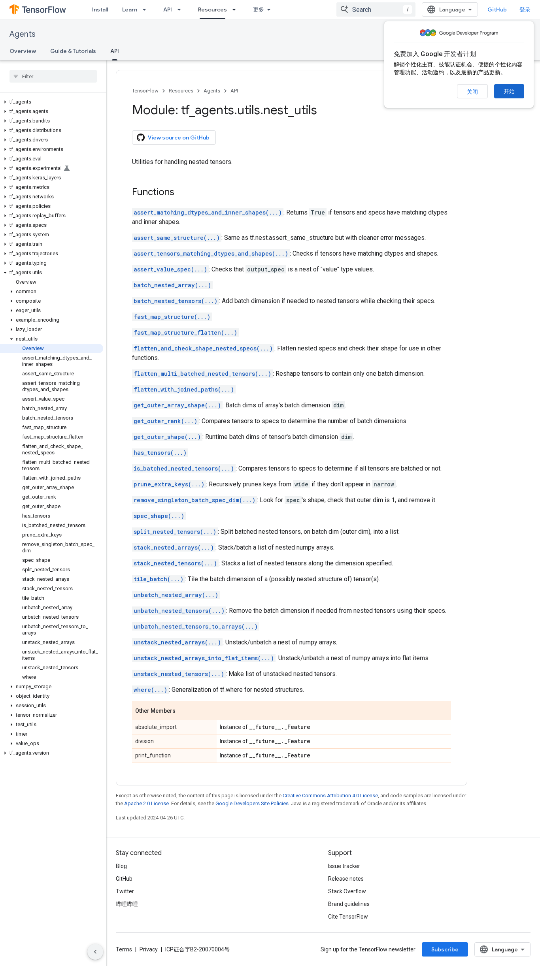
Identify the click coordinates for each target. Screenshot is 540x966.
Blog (121, 866)
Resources (212, 9)
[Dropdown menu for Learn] (146, 9)
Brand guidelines (349, 904)
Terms (124, 949)
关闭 (472, 91)
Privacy (149, 949)
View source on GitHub (179, 137)
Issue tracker (344, 866)
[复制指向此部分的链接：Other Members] (183, 711)
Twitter (125, 891)
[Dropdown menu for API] (181, 9)
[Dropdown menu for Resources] (236, 9)
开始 (509, 91)
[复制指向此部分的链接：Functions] (182, 193)
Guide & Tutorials (73, 51)
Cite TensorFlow (348, 916)
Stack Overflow (347, 891)
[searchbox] (53, 76)
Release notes (346, 879)
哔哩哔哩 (127, 904)
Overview (22, 51)
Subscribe (445, 949)
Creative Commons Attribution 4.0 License (330, 795)
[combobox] (375, 9)
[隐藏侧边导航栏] (95, 952)
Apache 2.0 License (146, 803)
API (167, 9)
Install (100, 9)
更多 (258, 9)
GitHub (497, 9)
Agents (22, 34)
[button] (51, 102)
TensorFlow (145, 91)
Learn (129, 9)
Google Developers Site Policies (252, 803)
